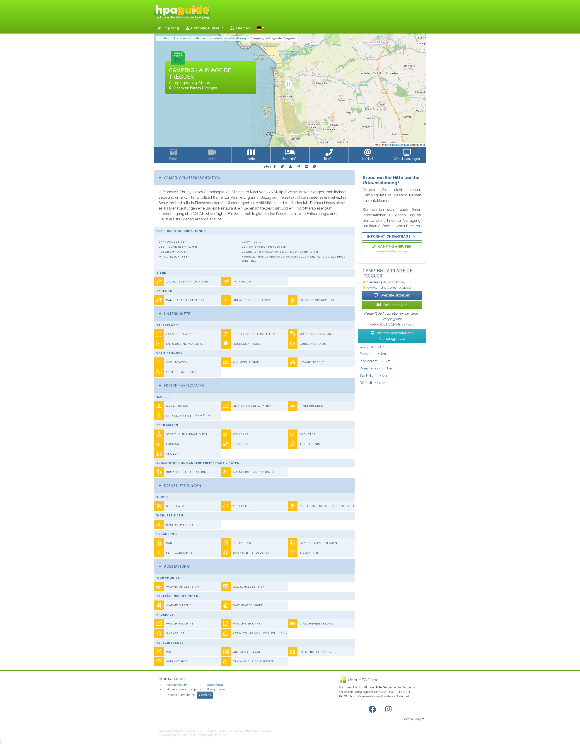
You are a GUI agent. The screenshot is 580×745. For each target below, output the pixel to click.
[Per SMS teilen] (314, 166)
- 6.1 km (375, 361)
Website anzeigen (395, 295)
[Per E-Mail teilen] (306, 166)
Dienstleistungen (182, 485)
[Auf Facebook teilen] (275, 166)
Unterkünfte (176, 313)
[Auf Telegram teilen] (298, 166)
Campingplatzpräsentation (191, 178)
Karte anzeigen (395, 305)
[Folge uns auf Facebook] (373, 709)
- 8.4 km (376, 368)
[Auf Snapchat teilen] (290, 166)
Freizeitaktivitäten (184, 385)
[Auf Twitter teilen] (282, 166)
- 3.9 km (373, 354)
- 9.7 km (373, 375)
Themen (242, 28)
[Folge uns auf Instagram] (389, 709)
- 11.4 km (373, 383)
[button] (260, 28)
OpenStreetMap (400, 145)
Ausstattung (176, 566)
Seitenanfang (412, 719)
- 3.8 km (373, 346)
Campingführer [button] (205, 28)
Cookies (205, 695)
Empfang (170, 28)
